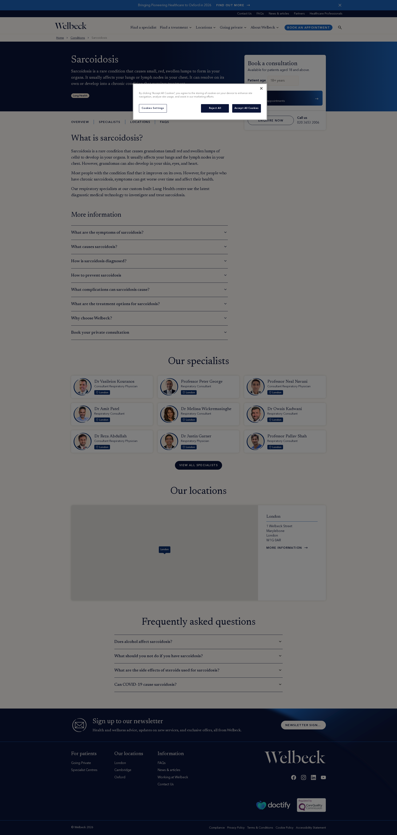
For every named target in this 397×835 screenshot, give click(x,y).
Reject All (215, 108)
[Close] (261, 88)
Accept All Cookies (246, 108)
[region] (200, 101)
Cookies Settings (153, 108)
